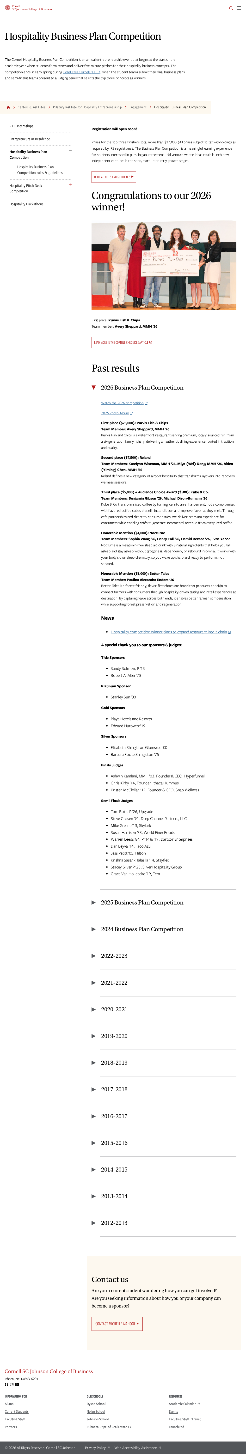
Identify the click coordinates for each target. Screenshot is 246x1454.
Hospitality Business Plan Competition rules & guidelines (40, 169)
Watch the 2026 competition (122, 403)
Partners (11, 1427)
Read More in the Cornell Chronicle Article (121, 342)
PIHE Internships (21, 126)
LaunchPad (176, 1427)
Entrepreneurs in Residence (30, 139)
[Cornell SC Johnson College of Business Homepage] (123, 1372)
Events (173, 1411)
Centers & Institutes (31, 107)
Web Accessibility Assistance (135, 1447)
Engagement (138, 107)
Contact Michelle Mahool (115, 1323)
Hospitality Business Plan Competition (28, 154)
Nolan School (96, 1411)
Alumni (9, 1403)
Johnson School (98, 1419)
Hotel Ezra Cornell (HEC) (81, 72)
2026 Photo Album (115, 413)
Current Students (17, 1411)
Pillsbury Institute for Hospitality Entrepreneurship (87, 107)
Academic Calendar (182, 1403)
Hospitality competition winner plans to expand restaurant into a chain (169, 632)
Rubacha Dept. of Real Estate (107, 1427)
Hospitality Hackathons (26, 204)
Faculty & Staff (15, 1419)
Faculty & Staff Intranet (185, 1419)
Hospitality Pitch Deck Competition (26, 188)
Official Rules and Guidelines (112, 177)
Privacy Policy (95, 1447)
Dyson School (96, 1403)
